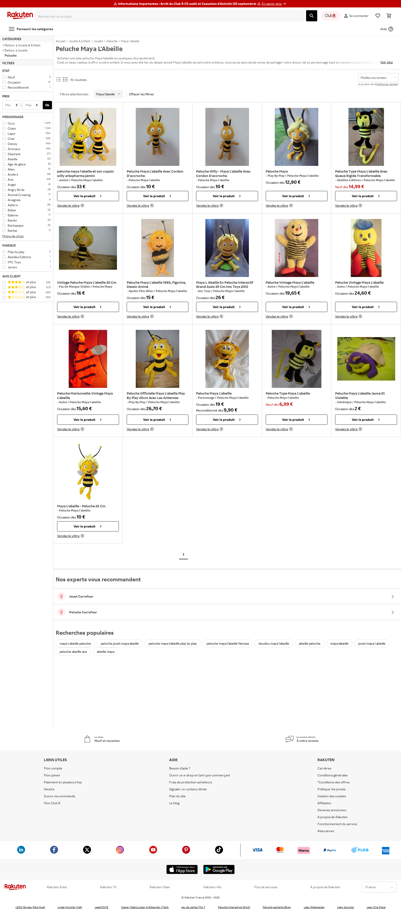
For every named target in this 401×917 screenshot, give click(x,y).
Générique (344, 402)
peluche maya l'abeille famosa (228, 643)
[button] (275, 3)
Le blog (174, 803)
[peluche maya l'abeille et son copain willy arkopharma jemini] (88, 137)
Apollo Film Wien (141, 291)
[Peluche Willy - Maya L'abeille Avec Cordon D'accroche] (227, 137)
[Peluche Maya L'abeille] (227, 359)
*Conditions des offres (333, 782)
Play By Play (276, 175)
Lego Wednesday (314, 907)
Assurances (325, 831)
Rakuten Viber (160, 887)
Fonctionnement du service (337, 824)
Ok (47, 105)
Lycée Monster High (70, 907)
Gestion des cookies (331, 796)
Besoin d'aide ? (179, 768)
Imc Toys (204, 291)
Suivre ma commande (59, 796)
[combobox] (170, 16)
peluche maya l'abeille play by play (173, 643)
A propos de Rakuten (332, 817)
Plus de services (265, 887)
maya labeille (339, 643)
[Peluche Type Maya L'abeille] (297, 359)
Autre (272, 286)
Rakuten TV (108, 887)
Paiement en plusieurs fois (63, 782)
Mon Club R (52, 803)
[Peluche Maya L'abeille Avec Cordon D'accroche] (158, 137)
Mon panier (52, 775)
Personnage (206, 397)
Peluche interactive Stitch (234, 907)
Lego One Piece (376, 907)
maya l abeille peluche (75, 643)
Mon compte (53, 768)
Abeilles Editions (349, 180)
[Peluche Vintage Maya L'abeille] (297, 248)
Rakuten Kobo (57, 887)
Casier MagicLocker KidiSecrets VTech (145, 907)
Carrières (324, 768)
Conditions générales (332, 775)
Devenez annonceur (332, 810)
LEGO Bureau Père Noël (30, 907)
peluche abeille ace (73, 651)
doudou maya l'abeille (274, 643)
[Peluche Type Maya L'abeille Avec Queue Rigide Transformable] (366, 137)
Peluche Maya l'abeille (87, 180)
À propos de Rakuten (325, 887)
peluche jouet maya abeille (120, 643)
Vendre (49, 789)
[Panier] (389, 15)
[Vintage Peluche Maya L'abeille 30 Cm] (88, 248)
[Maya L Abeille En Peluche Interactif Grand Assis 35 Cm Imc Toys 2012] (227, 248)
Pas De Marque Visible (75, 286)
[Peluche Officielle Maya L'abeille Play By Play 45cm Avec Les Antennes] (158, 359)
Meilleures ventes (386, 84)
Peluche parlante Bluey (277, 907)
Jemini (64, 180)
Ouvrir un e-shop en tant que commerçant (199, 775)
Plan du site (177, 796)
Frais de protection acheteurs (190, 782)
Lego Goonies (345, 907)
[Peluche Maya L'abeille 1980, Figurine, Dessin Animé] (158, 248)
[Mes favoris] (377, 15)
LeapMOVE (101, 907)
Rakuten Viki (212, 887)
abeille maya (105, 651)
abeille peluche (309, 643)
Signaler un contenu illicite (188, 789)
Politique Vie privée (331, 789)
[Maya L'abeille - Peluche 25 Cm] (88, 472)
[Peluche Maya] (297, 137)
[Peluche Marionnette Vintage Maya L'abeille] (88, 359)
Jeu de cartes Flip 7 (193, 907)
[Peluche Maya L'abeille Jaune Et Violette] (366, 359)
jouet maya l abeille (371, 643)
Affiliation (324, 803)
